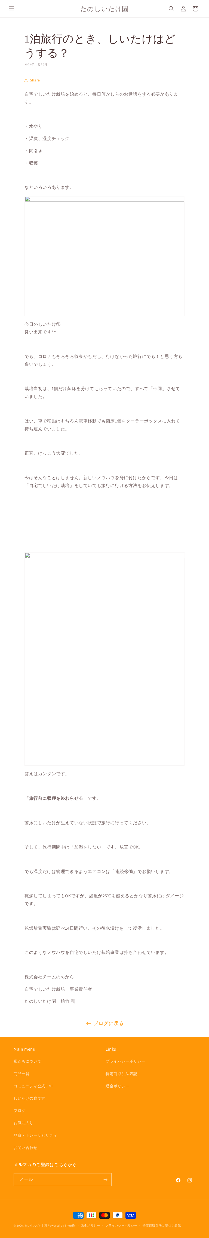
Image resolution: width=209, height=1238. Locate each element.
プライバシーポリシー (125, 1061)
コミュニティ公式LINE (33, 1086)
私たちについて (27, 1061)
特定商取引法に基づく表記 (162, 1225)
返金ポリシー (118, 1086)
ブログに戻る (108, 1023)
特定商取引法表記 (121, 1073)
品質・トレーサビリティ (35, 1135)
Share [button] (35, 80)
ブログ (20, 1110)
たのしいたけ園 (36, 1225)
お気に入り (23, 1122)
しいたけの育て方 (29, 1098)
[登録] (105, 1179)
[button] (11, 9)
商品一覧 (21, 1073)
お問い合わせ (26, 1147)
